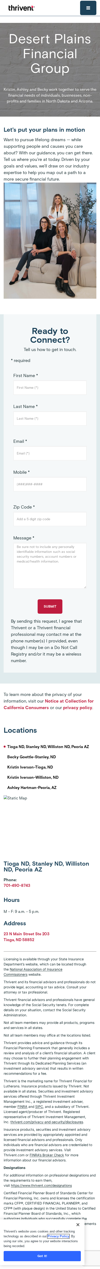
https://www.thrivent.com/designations (41, 1185)
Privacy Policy (58, 1236)
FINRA (22, 1106)
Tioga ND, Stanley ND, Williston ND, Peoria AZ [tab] (48, 746)
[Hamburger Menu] (88, 8)
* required (20, 360)
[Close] (78, 1224)
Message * (23, 538)
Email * (20, 441)
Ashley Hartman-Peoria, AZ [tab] (32, 787)
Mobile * (21, 472)
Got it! (42, 1256)
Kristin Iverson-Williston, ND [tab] (32, 777)
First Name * (25, 375)
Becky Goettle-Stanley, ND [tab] (31, 757)
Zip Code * (24, 507)
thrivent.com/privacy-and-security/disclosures (46, 1122)
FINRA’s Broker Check (47, 1155)
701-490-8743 (17, 885)
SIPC (39, 1106)
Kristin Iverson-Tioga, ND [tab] (30, 767)
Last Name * (25, 406)
